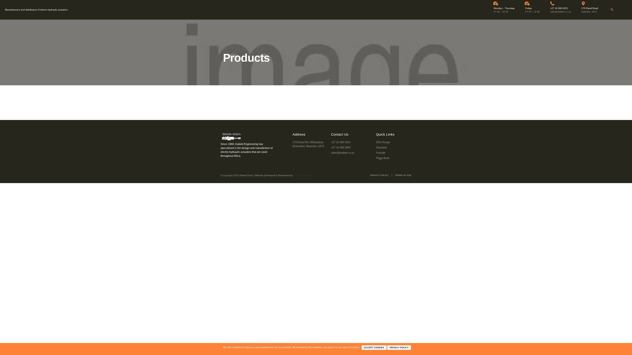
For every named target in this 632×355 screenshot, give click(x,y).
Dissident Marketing (303, 175)
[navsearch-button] (612, 10)
